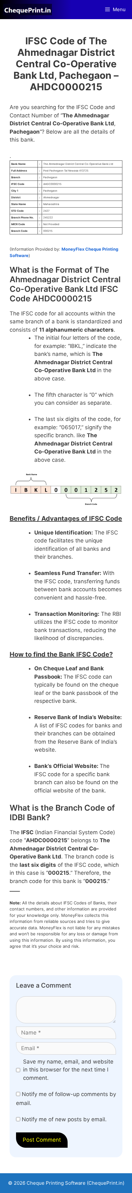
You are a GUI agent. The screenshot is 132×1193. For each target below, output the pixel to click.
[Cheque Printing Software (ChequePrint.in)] (29, 9)
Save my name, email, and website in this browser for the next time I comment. (68, 1069)
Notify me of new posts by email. (64, 1119)
